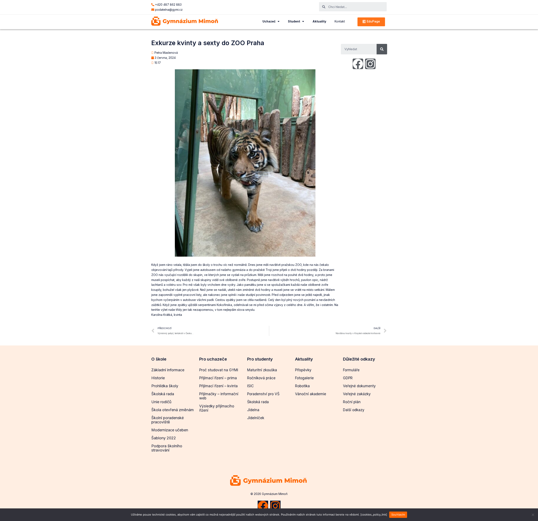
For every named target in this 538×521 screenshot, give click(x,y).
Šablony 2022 (163, 438)
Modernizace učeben (169, 430)
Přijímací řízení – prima (218, 378)
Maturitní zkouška (262, 370)
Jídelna (253, 410)
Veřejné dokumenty (359, 386)
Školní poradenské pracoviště (167, 420)
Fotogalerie (304, 378)
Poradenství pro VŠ (263, 394)
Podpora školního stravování (166, 448)
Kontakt (340, 21)
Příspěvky (303, 370)
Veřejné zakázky (357, 394)
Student (294, 21)
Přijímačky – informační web (218, 396)
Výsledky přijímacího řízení (216, 408)
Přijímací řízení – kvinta (218, 386)
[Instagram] (370, 64)
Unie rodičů (161, 402)
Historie (158, 378)
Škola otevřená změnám (172, 410)
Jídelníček (255, 418)
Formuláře (351, 370)
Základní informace (167, 370)
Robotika (302, 386)
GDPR (348, 378)
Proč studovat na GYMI (218, 370)
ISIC (250, 386)
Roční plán (352, 402)
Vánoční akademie (310, 394)
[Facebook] (358, 64)
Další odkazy (353, 410)
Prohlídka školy (164, 386)
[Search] (382, 49)
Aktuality (319, 21)
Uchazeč (269, 21)
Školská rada (162, 394)
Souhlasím (398, 514)
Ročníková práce (261, 378)
